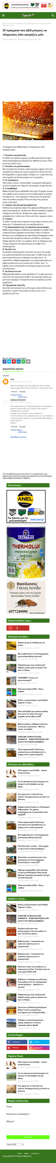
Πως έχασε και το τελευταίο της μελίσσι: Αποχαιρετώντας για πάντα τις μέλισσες (33, 796)
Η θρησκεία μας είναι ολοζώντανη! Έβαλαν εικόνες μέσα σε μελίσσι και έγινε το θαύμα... (32, 667)
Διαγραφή (22, 391)
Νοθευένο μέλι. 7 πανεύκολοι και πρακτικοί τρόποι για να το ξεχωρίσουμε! (31, 944)
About (26, 1153)
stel (12, 379)
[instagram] (39, 1048)
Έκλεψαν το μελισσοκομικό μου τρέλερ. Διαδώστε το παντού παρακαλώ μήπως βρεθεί (30, 1022)
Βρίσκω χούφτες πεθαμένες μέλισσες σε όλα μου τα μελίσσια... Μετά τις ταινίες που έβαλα (33, 726)
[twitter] (39, 1042)
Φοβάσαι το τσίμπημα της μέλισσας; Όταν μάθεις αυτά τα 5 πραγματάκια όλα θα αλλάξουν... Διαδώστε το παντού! (32, 983)
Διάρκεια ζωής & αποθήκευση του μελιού (31, 644)
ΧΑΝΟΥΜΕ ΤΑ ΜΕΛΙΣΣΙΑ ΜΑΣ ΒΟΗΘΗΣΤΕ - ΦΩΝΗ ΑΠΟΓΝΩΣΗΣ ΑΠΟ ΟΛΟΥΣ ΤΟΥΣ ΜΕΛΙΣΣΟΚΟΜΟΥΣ (33, 739)
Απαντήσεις (17, 395)
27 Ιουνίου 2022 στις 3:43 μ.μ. (22, 382)
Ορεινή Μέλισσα (10, 39)
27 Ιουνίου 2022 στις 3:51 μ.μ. (22, 402)
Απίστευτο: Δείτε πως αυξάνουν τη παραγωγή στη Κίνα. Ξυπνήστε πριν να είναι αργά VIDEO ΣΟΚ (33, 969)
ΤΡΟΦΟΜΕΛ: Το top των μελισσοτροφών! (28, 679)
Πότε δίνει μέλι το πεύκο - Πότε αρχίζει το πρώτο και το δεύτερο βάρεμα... (33, 847)
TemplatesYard (27, 1159)
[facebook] (17, 1042)
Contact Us (35, 1153)
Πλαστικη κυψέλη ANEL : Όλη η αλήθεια (30, 690)
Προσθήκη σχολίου (18, 437)
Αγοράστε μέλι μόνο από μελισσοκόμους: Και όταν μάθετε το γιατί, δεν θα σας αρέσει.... (32, 931)
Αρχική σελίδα (8, 23)
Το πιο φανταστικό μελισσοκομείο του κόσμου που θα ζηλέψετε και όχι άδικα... (33, 784)
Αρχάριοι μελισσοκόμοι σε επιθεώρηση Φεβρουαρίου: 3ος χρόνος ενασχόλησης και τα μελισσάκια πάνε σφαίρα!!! (33, 811)
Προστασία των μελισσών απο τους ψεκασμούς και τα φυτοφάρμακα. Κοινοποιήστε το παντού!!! (32, 860)
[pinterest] (17, 1048)
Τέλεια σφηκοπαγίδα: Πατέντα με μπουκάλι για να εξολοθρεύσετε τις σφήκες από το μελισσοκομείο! (32, 752)
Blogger (45, 1159)
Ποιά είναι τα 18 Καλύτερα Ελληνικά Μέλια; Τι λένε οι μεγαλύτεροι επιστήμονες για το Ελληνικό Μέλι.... (32, 1010)
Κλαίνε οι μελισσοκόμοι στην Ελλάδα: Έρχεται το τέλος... (33, 701)
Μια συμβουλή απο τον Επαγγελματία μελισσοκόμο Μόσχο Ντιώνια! (33, 655)
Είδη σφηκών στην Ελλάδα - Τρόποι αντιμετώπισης (32, 771)
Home (20, 1153)
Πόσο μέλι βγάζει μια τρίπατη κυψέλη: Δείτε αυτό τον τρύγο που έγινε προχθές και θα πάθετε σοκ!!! (33, 714)
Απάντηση (14, 391)
